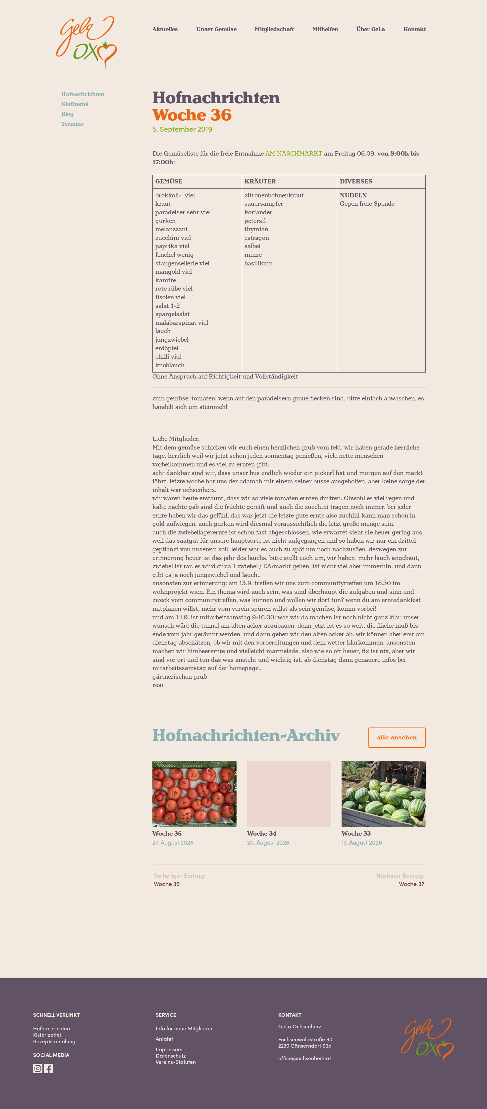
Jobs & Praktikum (337, 61)
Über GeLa (370, 30)
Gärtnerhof (371, 69)
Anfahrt (165, 1038)
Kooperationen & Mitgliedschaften (403, 53)
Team (363, 61)
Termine (163, 61)
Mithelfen (325, 30)
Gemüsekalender (219, 45)
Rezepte (207, 61)
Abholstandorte (276, 61)
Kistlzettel (166, 45)
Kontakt (415, 30)
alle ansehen (397, 737)
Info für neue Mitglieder (184, 1028)
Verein (365, 37)
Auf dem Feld (330, 45)
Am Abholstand (333, 37)
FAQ (260, 69)
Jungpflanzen (215, 53)
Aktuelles (165, 30)
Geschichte (371, 77)
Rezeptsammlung (54, 1041)
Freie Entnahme (276, 37)
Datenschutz (171, 1055)
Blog (158, 53)
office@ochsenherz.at (304, 1058)
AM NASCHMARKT (293, 153)
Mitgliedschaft (274, 30)
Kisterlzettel (47, 1034)
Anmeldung (271, 53)
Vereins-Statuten (176, 1062)
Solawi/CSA (372, 45)
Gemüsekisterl (274, 45)
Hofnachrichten (173, 37)
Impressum (169, 1049)
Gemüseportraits (219, 37)
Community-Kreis (336, 53)
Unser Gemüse (216, 30)
